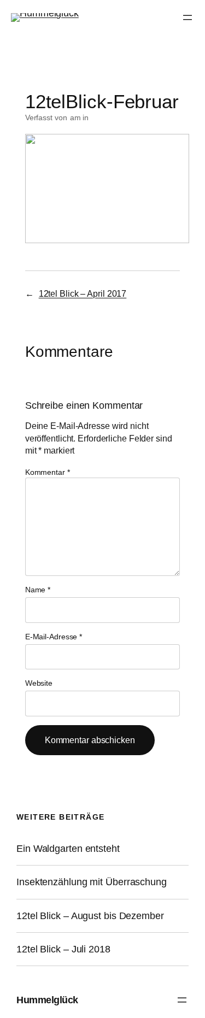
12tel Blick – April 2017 (83, 293)
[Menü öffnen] (187, 17)
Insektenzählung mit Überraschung (91, 881)
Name (37, 589)
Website (38, 683)
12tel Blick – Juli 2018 (63, 949)
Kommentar (47, 472)
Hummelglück (47, 1000)
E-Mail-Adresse (53, 636)
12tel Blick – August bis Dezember (90, 915)
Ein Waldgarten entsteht (68, 848)
